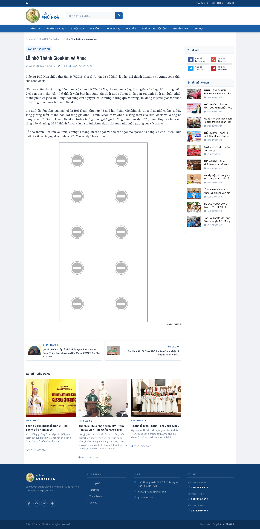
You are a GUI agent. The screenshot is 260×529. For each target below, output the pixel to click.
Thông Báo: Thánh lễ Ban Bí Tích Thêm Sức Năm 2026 (47, 427)
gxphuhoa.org (145, 497)
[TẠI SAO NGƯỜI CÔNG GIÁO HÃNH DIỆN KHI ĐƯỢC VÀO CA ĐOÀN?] (194, 207)
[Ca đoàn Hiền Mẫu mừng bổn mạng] (194, 150)
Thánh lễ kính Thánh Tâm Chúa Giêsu (155, 425)
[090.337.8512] (27, 3)
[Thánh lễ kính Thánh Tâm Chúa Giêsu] (156, 398)
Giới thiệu (217, 2)
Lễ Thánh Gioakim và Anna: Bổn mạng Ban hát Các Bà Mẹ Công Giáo (217, 191)
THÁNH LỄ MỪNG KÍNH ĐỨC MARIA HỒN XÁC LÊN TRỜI (217, 92)
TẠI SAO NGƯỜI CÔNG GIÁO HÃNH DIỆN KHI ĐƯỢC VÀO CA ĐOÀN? (215, 205)
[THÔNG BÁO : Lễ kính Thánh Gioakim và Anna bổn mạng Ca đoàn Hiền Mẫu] (194, 165)
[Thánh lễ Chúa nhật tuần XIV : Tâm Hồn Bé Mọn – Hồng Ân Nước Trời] (104, 398)
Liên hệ (230, 2)
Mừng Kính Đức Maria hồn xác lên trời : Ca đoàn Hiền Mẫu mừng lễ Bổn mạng (218, 120)
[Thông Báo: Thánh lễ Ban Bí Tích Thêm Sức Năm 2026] (51, 398)
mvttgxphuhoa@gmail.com (152, 491)
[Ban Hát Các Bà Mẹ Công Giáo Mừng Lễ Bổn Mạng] (194, 221)
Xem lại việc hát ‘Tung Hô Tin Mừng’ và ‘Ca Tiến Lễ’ (217, 177)
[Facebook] (29, 503)
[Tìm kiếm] (119, 15)
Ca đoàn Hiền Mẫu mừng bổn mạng (217, 148)
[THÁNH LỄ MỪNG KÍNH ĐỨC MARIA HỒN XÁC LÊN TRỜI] (194, 94)
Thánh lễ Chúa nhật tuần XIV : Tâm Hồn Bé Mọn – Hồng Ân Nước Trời (101, 427)
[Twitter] (44, 503)
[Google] (52, 503)
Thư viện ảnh (96, 496)
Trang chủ (201, 2)
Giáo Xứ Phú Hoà (225, 524)
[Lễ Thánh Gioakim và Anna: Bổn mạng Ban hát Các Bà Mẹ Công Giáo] (194, 193)
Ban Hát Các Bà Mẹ (49, 39)
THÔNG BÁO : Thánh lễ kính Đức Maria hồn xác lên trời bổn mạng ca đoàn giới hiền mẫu (218, 134)
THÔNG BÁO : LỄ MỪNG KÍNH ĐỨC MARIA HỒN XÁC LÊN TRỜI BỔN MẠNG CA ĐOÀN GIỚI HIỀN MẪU (218, 106)
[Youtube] (36, 503)
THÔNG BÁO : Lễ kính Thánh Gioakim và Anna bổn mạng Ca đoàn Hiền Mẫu (217, 163)
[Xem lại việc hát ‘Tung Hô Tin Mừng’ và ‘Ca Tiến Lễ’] (194, 179)
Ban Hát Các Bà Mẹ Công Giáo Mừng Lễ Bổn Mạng (217, 219)
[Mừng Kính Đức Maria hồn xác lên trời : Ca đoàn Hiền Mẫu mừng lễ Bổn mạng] (194, 122)
